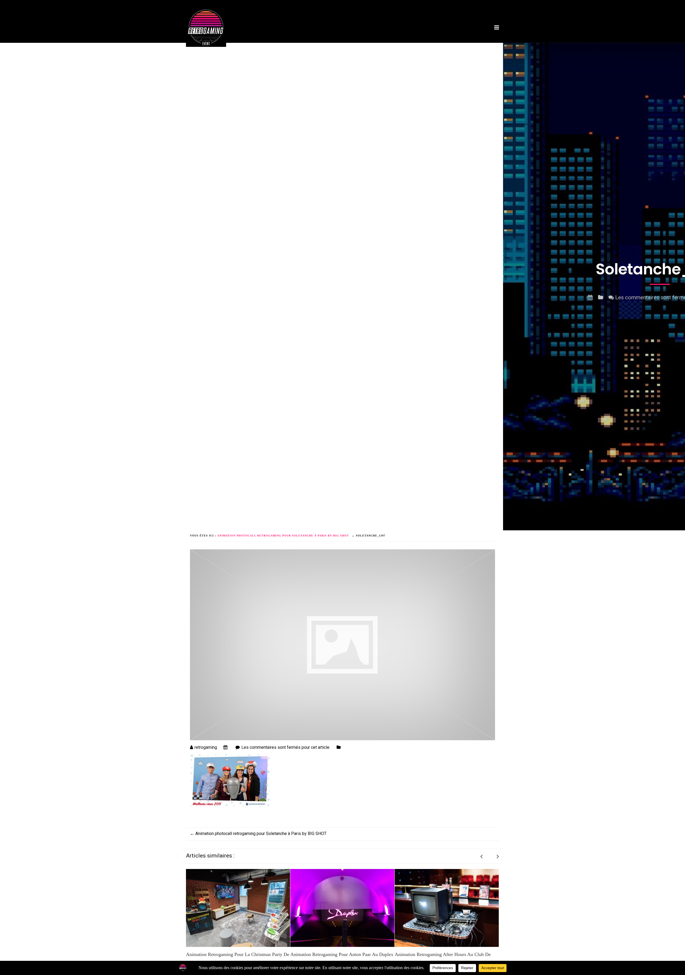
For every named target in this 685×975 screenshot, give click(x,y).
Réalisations (449, 44)
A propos (298, 44)
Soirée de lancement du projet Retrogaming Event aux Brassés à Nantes (445, 959)
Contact (476, 44)
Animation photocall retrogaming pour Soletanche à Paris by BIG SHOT (258, 833)
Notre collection (414, 44)
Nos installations (331, 44)
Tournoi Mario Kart (373, 44)
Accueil (276, 44)
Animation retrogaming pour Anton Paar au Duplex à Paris (237, 959)
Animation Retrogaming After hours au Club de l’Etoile (338, 959)
